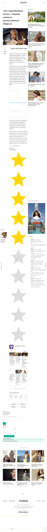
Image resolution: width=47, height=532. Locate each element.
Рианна (24, 388)
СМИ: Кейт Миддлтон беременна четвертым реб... (38, 269)
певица (20, 388)
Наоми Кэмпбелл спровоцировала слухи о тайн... (38, 251)
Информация (12, 500)
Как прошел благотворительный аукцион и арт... (37, 241)
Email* (15, 432)
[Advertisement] (36, 155)
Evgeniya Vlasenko (21, 345)
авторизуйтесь (6, 413)
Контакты (5, 500)
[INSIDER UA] (23, 2)
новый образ (16, 388)
